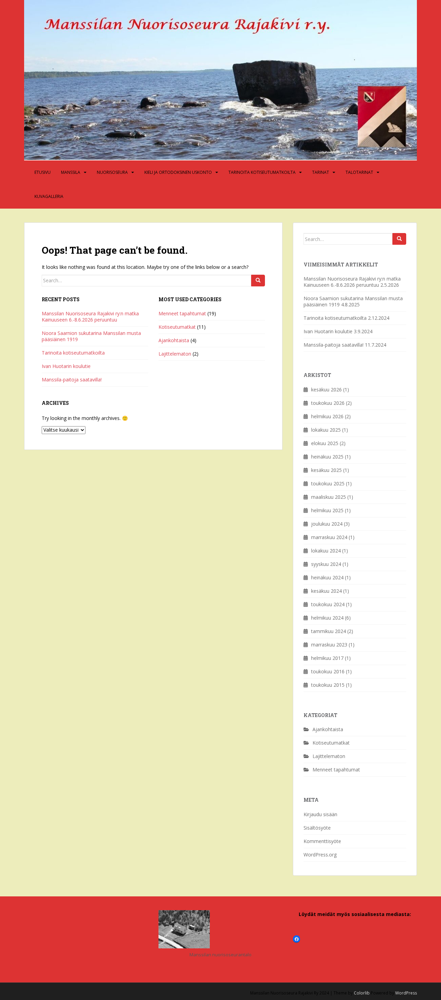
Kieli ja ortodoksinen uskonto (178, 172)
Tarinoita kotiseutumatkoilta (262, 172)
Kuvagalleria (48, 196)
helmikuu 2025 (327, 510)
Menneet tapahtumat (182, 313)
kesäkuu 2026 (326, 389)
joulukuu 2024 (326, 523)
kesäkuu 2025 (326, 470)
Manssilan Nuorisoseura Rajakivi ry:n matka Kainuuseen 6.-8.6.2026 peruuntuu (90, 316)
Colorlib (362, 993)
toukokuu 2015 (328, 685)
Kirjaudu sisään (320, 814)
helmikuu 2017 (327, 658)
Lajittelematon (174, 353)
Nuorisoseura (112, 172)
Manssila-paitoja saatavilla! (72, 379)
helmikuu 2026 (327, 416)
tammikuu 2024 (328, 631)
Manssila (70, 172)
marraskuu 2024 (329, 537)
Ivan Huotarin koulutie (66, 366)
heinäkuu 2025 (327, 456)
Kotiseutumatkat (177, 327)
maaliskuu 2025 (328, 497)
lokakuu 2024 (326, 550)
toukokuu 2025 (328, 483)
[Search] (258, 280)
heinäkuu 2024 (327, 577)
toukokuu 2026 (328, 403)
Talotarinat (359, 172)
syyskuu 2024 (326, 564)
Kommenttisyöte (322, 841)
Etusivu (42, 172)
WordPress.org (320, 854)
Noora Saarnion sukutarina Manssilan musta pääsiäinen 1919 (91, 336)
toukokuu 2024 (328, 604)
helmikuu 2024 (327, 617)
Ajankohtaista (173, 340)
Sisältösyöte (317, 827)
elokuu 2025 (324, 443)
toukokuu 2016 (328, 671)
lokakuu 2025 (326, 430)
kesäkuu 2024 (326, 591)
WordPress (406, 993)
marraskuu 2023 (329, 644)
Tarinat (320, 172)
